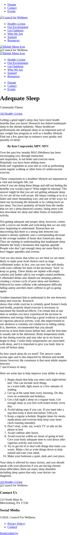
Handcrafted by (9, 533)
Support (12, 37)
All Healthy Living (11, 113)
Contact (12, 7)
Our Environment (17, 27)
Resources (13, 40)
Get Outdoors (15, 30)
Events (11, 11)
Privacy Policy (16, 523)
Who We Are (15, 33)
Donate (11, 4)
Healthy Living (16, 23)
